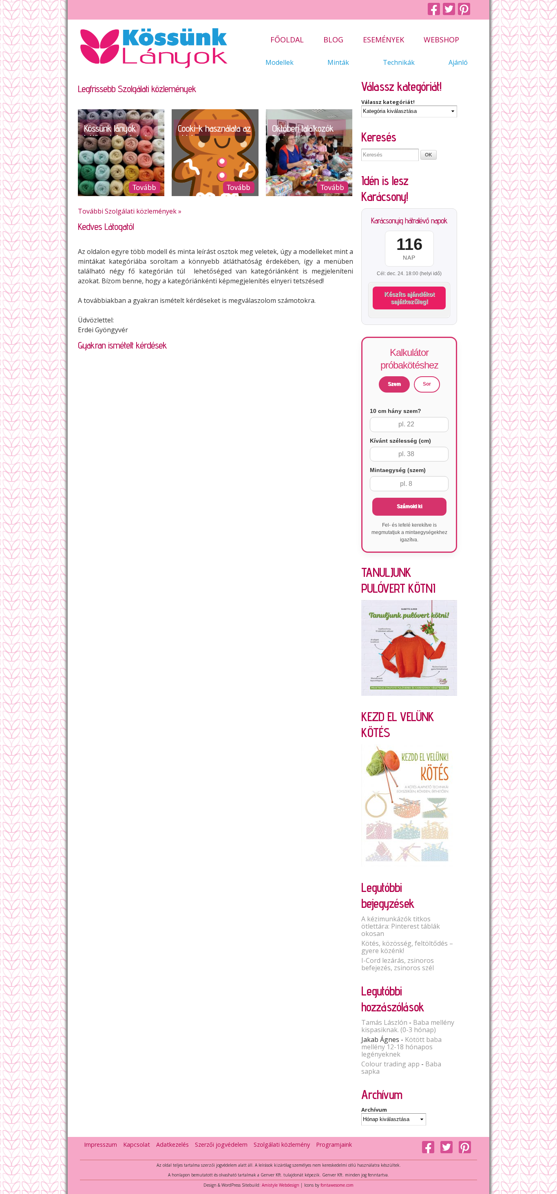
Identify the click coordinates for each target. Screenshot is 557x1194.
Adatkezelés (172, 1144)
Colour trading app (390, 1063)
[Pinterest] (465, 9)
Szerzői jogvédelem (221, 1144)
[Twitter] (450, 9)
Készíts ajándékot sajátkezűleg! (409, 298)
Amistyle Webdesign (280, 1185)
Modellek (279, 63)
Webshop (441, 40)
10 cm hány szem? (395, 411)
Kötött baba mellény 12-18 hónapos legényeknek (401, 1047)
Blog (333, 40)
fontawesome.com (337, 1185)
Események (383, 40)
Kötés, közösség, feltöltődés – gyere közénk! (407, 947)
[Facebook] (435, 9)
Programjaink (334, 1144)
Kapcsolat (136, 1144)
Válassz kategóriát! (388, 102)
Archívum (374, 1109)
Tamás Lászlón (384, 1022)
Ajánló (458, 63)
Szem (394, 384)
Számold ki (409, 506)
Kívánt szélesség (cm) (400, 440)
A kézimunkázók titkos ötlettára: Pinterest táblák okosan (400, 926)
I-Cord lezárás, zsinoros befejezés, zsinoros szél (397, 964)
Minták (338, 63)
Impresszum (100, 1144)
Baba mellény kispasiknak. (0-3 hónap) (407, 1026)
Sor (427, 384)
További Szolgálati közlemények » (129, 211)
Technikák (399, 63)
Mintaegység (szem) (398, 470)
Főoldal (287, 40)
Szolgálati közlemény (282, 1144)
